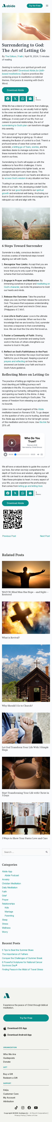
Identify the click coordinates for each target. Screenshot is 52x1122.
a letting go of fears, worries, (25, 147)
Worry (5, 931)
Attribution (8, 1101)
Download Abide (15, 90)
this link (43, 422)
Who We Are (9, 1054)
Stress (5, 923)
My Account (9, 1097)
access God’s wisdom (15, 178)
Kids (7, 907)
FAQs (6, 1090)
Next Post (45, 536)
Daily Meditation (9, 887)
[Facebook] (29, 1107)
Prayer (5, 899)
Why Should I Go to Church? (17, 706)
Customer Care (11, 1093)
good (18, 190)
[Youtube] (35, 1107)
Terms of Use (32, 1115)
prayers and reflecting (14, 361)
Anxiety (5, 879)
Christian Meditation (11, 883)
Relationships (8, 903)
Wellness (6, 927)
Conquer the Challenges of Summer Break (22, 958)
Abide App (7, 871)
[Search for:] (26, 852)
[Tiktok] (16, 1107)
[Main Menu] (47, 6)
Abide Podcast (12, 875)
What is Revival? (11, 638)
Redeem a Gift (10, 1077)
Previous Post (9, 536)
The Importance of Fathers (15, 954)
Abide (41, 409)
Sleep (4, 919)
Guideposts (9, 1058)
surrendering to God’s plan (14, 125)
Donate (7, 1061)
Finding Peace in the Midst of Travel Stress (22, 969)
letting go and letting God (30, 486)
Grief (4, 895)
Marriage (9, 911)
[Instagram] (22, 1107)
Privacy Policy (20, 1115)
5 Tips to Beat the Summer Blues (17, 950)
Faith (20, 56)
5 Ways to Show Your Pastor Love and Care (25, 838)
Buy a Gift (8, 1074)
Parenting (9, 915)
